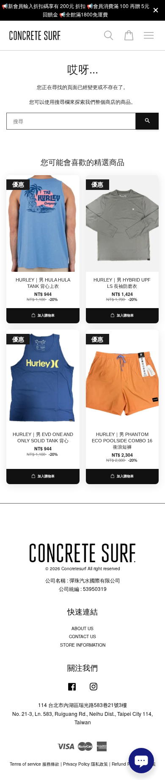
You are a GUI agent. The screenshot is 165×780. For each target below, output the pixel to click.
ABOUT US (83, 628)
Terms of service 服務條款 (34, 764)
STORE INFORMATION (82, 645)
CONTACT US (82, 636)
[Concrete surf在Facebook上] (72, 691)
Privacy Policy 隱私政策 (85, 764)
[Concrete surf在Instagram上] (93, 691)
